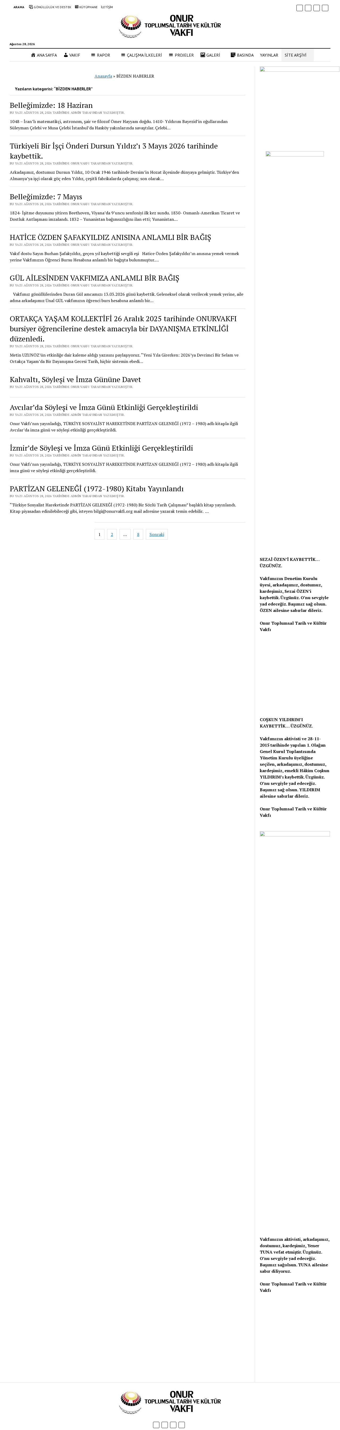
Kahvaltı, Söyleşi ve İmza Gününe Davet (75, 379)
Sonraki (157, 534)
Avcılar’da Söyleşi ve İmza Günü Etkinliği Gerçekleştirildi (104, 407)
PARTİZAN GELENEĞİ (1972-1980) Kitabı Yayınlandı (97, 488)
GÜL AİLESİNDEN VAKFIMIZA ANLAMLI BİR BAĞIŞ (94, 278)
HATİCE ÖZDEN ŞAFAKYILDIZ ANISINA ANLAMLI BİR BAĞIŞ (110, 237)
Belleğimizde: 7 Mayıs (46, 196)
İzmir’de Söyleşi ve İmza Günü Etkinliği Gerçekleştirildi (101, 448)
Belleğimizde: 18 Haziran (51, 105)
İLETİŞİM (107, 7)
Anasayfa (103, 76)
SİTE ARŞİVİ (296, 55)
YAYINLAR (269, 55)
